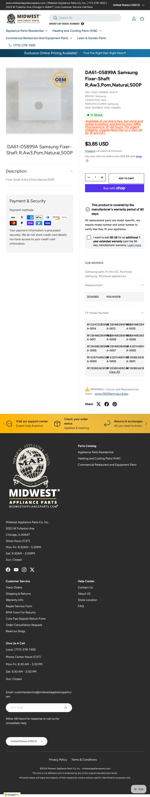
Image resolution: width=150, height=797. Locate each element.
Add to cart (126, 178)
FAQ (81, 606)
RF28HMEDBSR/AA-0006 (135, 337)
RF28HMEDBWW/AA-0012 (115, 326)
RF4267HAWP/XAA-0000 (115, 359)
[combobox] (85, 18)
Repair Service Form (19, 606)
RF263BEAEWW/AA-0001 (135, 359)
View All (114, 372)
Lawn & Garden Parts (91, 38)
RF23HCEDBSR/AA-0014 (96, 326)
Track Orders (14, 587)
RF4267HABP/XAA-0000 (135, 348)
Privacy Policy (58, 759)
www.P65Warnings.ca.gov (111, 393)
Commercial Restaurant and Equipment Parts (107, 464)
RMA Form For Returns (20, 612)
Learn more (134, 245)
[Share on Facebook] (107, 404)
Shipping (90, 151)
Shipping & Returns (18, 593)
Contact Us (85, 587)
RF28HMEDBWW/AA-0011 (96, 337)
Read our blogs (15, 631)
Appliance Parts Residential (95, 452)
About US (84, 593)
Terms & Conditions (84, 759)
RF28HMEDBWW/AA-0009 (115, 337)
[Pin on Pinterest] (115, 404)
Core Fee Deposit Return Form (26, 618)
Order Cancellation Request (24, 625)
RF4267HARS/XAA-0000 (96, 359)
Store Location (87, 600)
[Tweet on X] (99, 404)
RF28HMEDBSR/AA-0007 (115, 348)
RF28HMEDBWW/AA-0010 (135, 326)
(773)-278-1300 (25, 649)
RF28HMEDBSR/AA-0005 (96, 348)
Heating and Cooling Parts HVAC (99, 458)
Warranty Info (14, 600)
